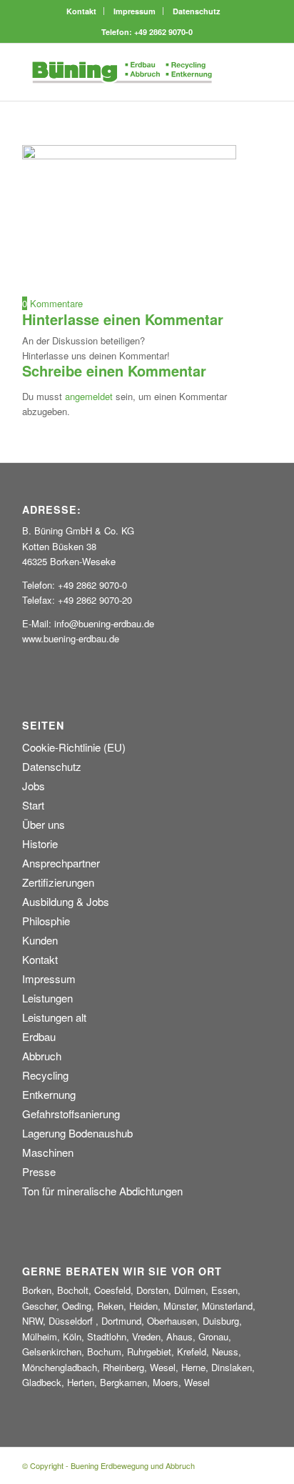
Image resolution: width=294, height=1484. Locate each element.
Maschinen (48, 1152)
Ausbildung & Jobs (65, 901)
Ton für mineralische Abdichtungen (102, 1190)
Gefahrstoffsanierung (71, 1113)
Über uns (43, 824)
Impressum (134, 11)
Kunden (40, 939)
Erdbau (39, 1036)
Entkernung (49, 1094)
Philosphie (46, 920)
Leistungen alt (54, 1017)
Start (33, 804)
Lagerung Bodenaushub (77, 1132)
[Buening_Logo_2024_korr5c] (122, 72)
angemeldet (89, 396)
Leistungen (47, 997)
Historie (40, 843)
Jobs (33, 785)
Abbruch (41, 1055)
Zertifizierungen (58, 882)
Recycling (45, 1074)
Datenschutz (196, 11)
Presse (39, 1171)
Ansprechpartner (61, 862)
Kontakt (81, 11)
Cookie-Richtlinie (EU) (74, 747)
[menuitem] (81, 11)
